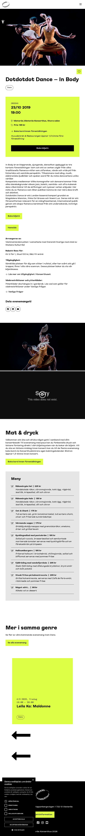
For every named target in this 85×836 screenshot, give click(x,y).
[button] (8, 309)
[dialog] (18, 806)
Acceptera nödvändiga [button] (19, 825)
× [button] (33, 780)
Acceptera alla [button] (19, 819)
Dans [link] (9, 87)
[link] (3, 22)
